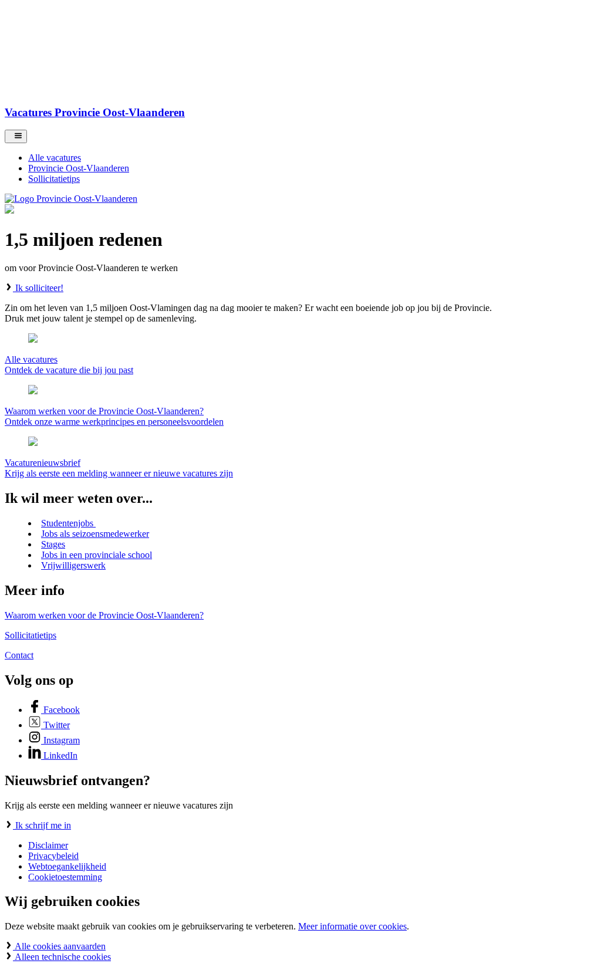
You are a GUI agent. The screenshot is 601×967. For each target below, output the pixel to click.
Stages (53, 544)
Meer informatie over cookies (352, 926)
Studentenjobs (68, 523)
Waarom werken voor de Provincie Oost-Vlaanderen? (104, 615)
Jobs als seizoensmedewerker (95, 534)
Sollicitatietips (30, 635)
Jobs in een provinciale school (96, 555)
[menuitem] (312, 158)
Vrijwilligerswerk (73, 565)
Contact (19, 655)
